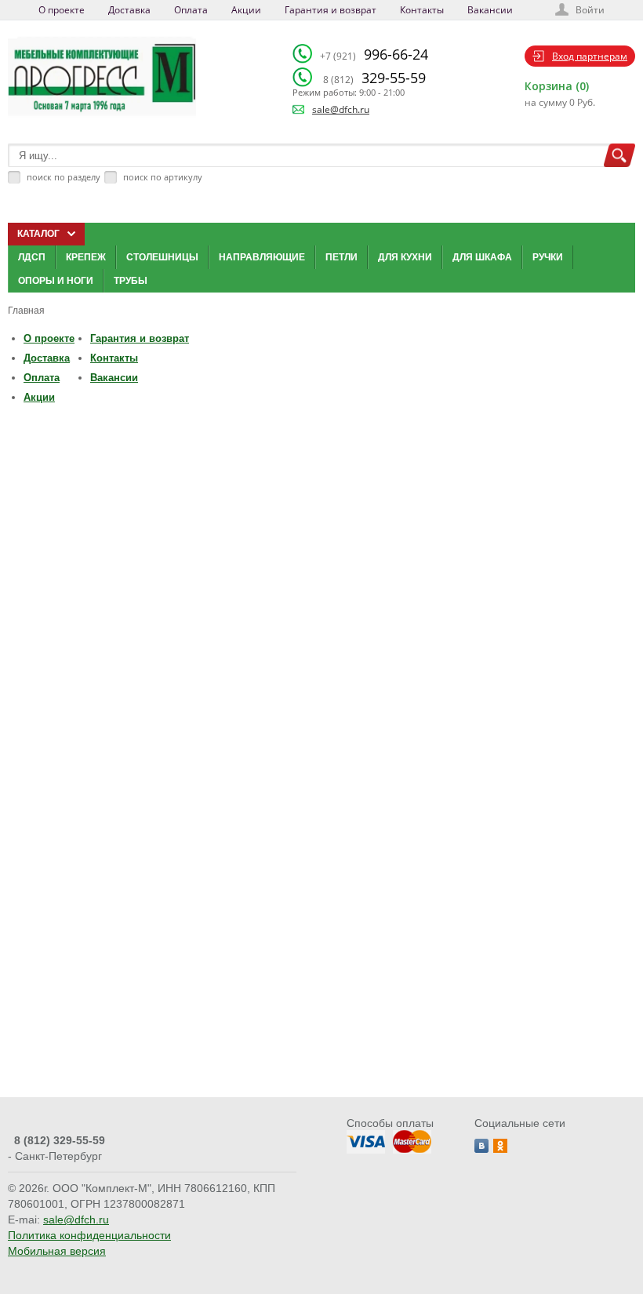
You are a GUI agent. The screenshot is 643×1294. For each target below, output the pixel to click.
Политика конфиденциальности (89, 1235)
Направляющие (262, 257)
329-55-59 (374, 77)
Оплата (191, 9)
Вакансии (490, 9)
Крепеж (86, 257)
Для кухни (405, 257)
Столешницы (162, 257)
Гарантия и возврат (330, 9)
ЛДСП (31, 257)
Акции (246, 9)
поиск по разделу (63, 177)
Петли (341, 257)
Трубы (130, 280)
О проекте (61, 9)
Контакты (422, 9)
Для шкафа (482, 257)
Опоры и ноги (55, 280)
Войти (590, 9)
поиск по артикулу (162, 177)
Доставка (129, 9)
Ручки (547, 257)
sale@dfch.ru (340, 109)
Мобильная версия (57, 1251)
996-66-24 (374, 54)
